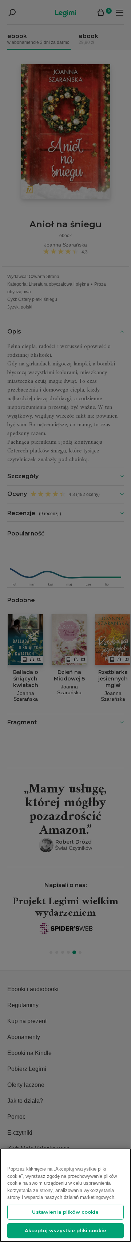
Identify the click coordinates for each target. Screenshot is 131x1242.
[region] (65, 1195)
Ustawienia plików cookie (65, 1212)
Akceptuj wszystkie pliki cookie (65, 1230)
